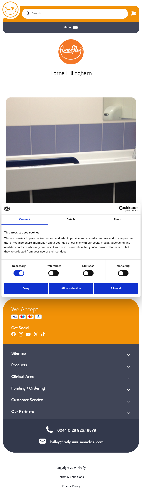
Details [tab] (71, 219)
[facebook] (13, 335)
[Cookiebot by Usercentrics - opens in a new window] (121, 209)
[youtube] (28, 335)
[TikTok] (43, 335)
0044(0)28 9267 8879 (76, 430)
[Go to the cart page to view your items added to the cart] (133, 14)
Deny (26, 288)
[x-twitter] (35, 335)
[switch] (53, 273)
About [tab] (117, 219)
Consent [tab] (24, 219)
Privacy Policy (71, 486)
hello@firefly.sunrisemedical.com (76, 441)
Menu (67, 27)
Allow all (115, 288)
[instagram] (21, 335)
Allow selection (71, 288)
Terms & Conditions (71, 477)
